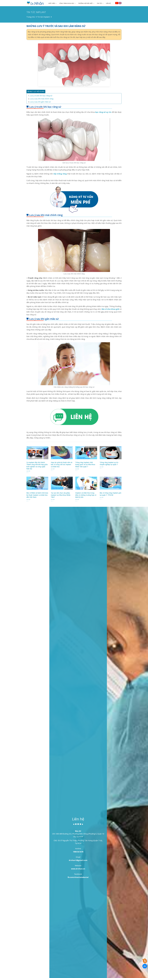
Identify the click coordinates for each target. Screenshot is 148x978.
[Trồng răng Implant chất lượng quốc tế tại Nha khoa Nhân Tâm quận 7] (86, 452)
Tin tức (99, 3)
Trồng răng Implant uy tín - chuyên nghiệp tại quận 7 (109, 463)
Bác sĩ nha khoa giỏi (110, 309)
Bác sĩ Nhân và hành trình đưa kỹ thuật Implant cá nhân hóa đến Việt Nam (37, 495)
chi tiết (28, 471)
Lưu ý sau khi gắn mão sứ (40, 102)
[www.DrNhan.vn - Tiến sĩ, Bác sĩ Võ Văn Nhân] (35, 3)
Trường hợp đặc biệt (85, 3)
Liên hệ (108, 3)
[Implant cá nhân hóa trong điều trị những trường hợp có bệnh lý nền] (86, 483)
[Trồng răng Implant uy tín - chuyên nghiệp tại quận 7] (111, 452)
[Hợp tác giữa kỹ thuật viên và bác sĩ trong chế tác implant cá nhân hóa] (62, 452)
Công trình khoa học (66, 3)
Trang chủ (30, 17)
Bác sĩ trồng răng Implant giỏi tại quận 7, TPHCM (110, 494)
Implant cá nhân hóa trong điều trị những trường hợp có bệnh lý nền (85, 495)
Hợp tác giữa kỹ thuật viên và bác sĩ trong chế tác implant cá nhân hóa (61, 464)
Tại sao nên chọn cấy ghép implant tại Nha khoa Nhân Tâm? (60, 495)
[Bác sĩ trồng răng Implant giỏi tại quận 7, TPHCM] (111, 483)
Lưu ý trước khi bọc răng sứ (41, 95)
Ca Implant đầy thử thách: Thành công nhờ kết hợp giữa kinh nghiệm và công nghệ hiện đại (37, 465)
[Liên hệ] (74, 417)
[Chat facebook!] (144, 967)
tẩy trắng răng (60, 174)
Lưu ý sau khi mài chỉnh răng (41, 99)
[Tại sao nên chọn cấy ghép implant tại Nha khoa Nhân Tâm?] (62, 483)
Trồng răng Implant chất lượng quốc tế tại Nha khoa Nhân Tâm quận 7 (85, 464)
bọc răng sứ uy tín (103, 112)
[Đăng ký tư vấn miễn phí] (74, 199)
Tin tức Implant (43, 17)
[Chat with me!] (144, 962)
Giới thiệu (51, 3)
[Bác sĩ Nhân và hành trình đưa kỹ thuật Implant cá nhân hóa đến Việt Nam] (37, 483)
